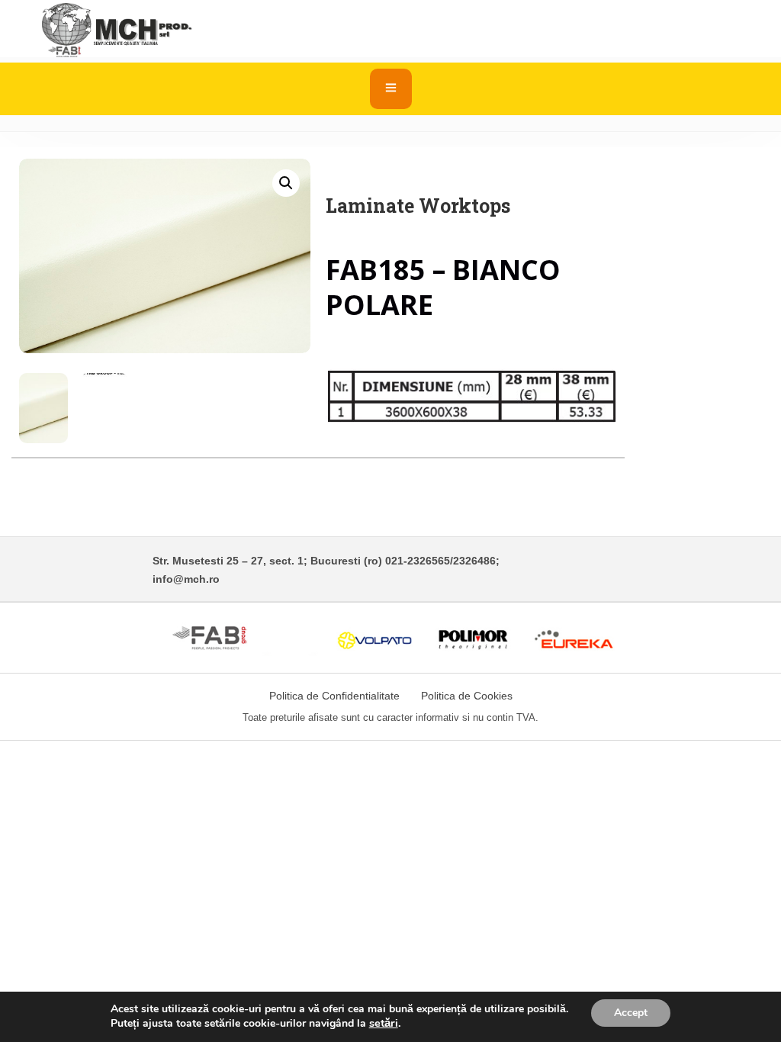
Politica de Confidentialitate (334, 696)
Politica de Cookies (467, 696)
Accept (631, 1012)
